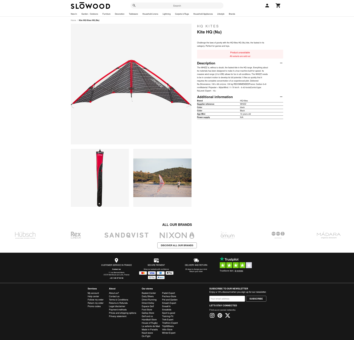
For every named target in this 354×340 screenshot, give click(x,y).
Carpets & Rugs (182, 13)
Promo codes (94, 306)
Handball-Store (149, 319)
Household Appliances (203, 13)
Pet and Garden (170, 299)
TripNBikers (168, 326)
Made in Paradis (150, 329)
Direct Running (149, 299)
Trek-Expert (167, 319)
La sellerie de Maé (151, 326)
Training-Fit (167, 316)
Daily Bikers (148, 296)
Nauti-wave (147, 332)
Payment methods (118, 309)
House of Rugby (150, 322)
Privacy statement (117, 316)
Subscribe (256, 298)
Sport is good (168, 312)
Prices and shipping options (122, 312)
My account (93, 293)
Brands (232, 13)
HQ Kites (208, 26)
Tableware (133, 13)
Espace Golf (148, 306)
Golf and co (147, 316)
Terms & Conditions (118, 299)
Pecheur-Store (169, 296)
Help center (93, 296)
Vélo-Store (167, 329)
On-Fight (146, 336)
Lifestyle (220, 13)
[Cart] (278, 5)
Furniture (106, 13)
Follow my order (95, 299)
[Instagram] (212, 316)
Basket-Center (149, 293)
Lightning (167, 13)
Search (177, 5)
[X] (227, 316)
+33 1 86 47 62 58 (116, 278)
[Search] (134, 5)
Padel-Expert (168, 293)
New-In (74, 13)
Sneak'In (166, 306)
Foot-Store (147, 309)
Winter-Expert (168, 332)
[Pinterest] (220, 316)
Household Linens (150, 13)
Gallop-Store (148, 312)
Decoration (119, 13)
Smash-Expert (169, 302)
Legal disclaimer (117, 306)
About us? (114, 293)
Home (73, 20)
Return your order (196, 271)
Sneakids (166, 309)
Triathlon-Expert (170, 322)
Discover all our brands (177, 245)
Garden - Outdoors (89, 13)
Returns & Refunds (118, 302)
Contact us (116, 269)
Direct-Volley (148, 302)
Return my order (95, 302)
